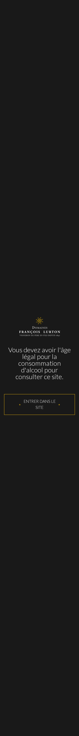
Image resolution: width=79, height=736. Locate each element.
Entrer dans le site (40, 404)
